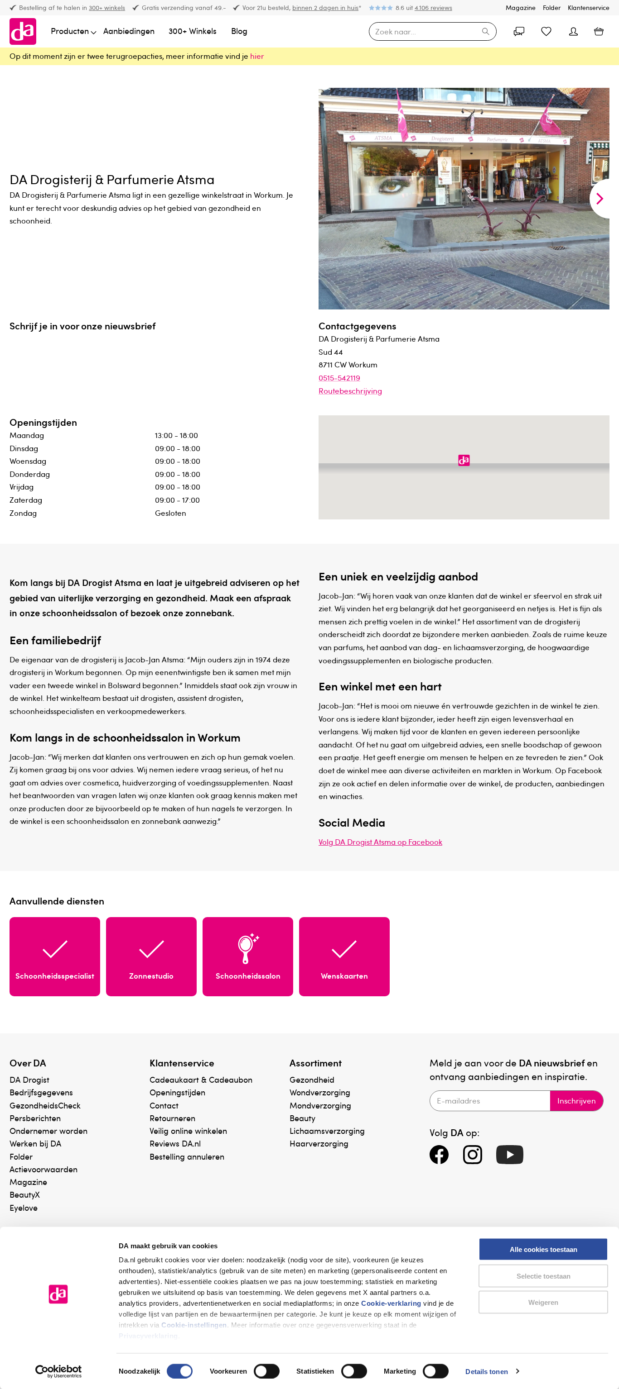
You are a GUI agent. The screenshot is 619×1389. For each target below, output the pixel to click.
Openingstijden (177, 1092)
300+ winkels (107, 7)
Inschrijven (576, 1100)
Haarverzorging (319, 1143)
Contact (164, 1105)
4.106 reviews (433, 7)
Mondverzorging (320, 1105)
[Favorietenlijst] (546, 31)
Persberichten (35, 1117)
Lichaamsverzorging (327, 1130)
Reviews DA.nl (175, 1143)
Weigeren (543, 1302)
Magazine (521, 7)
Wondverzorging (320, 1092)
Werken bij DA (35, 1143)
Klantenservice (588, 7)
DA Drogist (29, 1079)
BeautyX (25, 1194)
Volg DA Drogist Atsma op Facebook (380, 842)
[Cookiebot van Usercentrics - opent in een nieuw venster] (58, 1371)
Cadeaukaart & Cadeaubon (201, 1079)
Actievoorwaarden (43, 1169)
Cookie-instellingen (194, 1325)
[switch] (267, 1371)
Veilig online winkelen (188, 1130)
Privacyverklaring (148, 1336)
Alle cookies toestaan (543, 1249)
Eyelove (24, 1207)
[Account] (519, 31)
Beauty (302, 1117)
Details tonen (486, 1371)
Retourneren (172, 1117)
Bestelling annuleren (187, 1156)
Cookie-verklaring (391, 1303)
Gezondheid (312, 1079)
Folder (552, 7)
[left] (329, 199)
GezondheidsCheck (45, 1105)
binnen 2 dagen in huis (325, 7)
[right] (599, 199)
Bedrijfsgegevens (41, 1092)
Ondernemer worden (48, 1130)
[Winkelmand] (598, 31)
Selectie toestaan (544, 1276)
